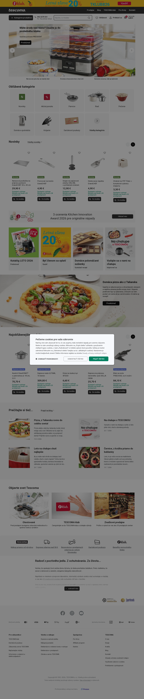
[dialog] (72, 349)
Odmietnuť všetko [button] (75, 359)
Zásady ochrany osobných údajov (94, 353)
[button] (47, 359)
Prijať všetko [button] (98, 359)
